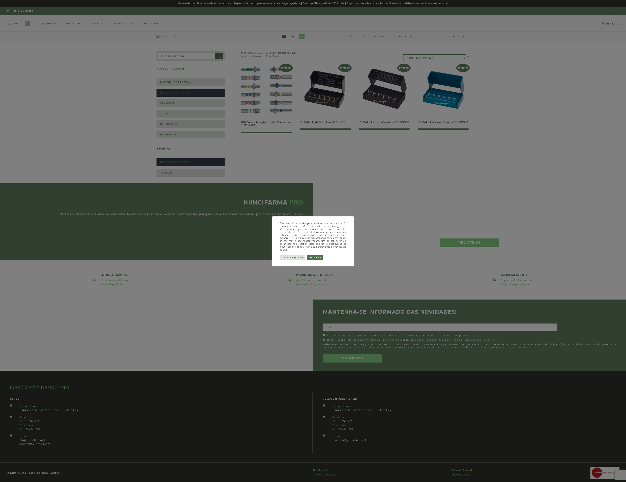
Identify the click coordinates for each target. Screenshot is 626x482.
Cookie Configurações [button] (292, 257)
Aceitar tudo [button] (315, 257)
